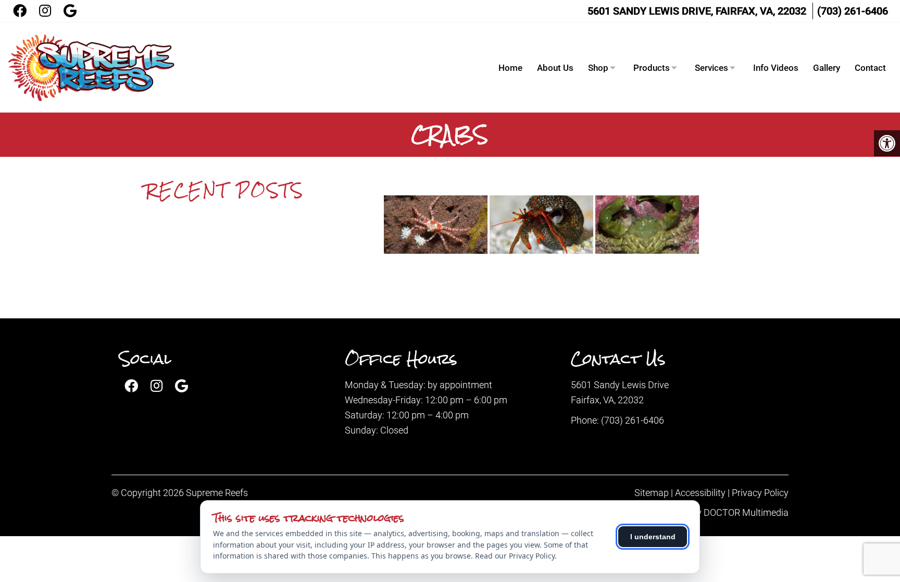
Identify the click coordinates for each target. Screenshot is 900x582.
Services (711, 68)
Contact (870, 68)
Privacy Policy (760, 492)
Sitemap (651, 492)
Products (651, 68)
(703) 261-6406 (852, 11)
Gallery (826, 68)
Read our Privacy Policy (515, 556)
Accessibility (700, 492)
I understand (653, 537)
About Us (555, 68)
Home (510, 68)
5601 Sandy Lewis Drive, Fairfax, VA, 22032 (697, 11)
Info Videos (775, 68)
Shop (598, 68)
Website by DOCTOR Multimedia (723, 512)
